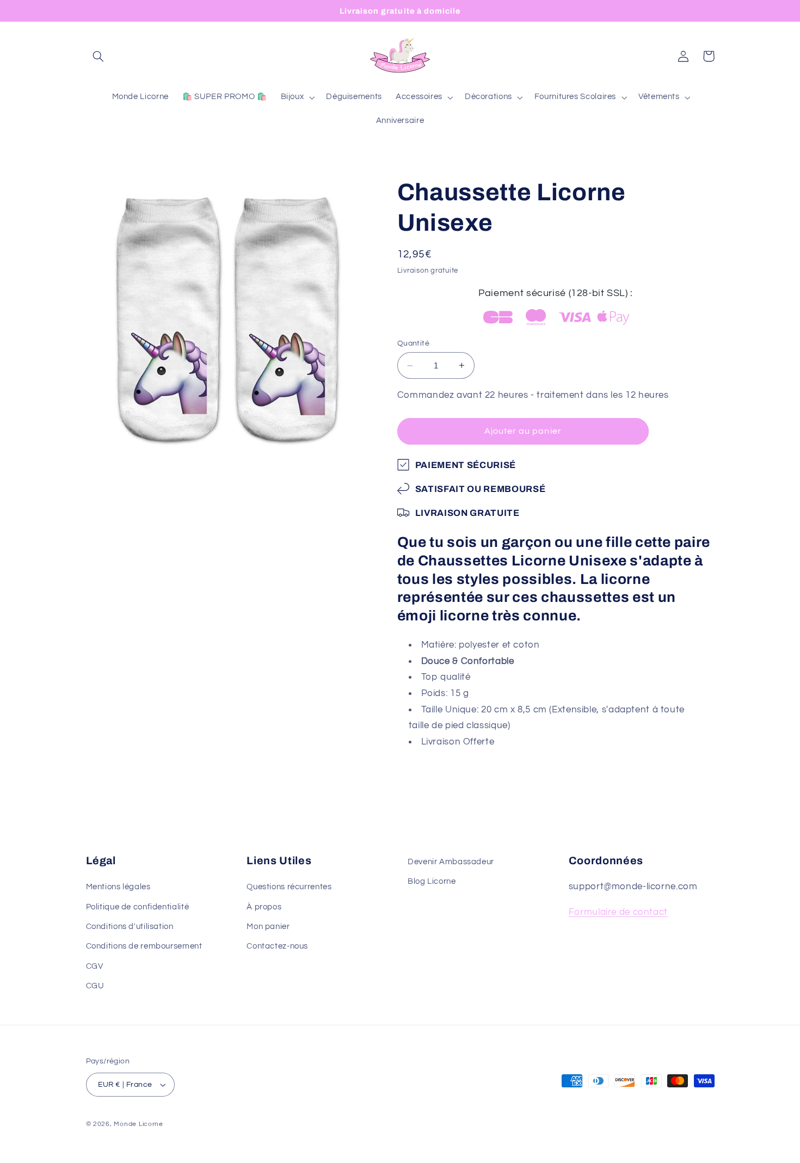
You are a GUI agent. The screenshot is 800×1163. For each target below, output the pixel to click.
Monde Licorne (138, 1124)
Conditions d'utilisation (130, 926)
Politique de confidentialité (137, 907)
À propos (264, 907)
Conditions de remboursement (144, 946)
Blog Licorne (432, 881)
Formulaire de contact (618, 912)
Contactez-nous (277, 946)
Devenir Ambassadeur (451, 862)
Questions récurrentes (289, 887)
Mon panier (268, 926)
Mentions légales (118, 887)
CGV (94, 966)
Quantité (413, 343)
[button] (98, 56)
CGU (95, 986)
